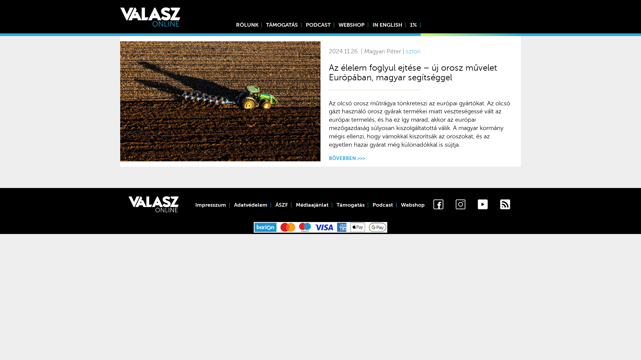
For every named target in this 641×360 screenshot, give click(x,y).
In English (387, 25)
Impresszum (210, 205)
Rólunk (247, 25)
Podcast (318, 25)
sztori (413, 51)
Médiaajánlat (312, 205)
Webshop (352, 25)
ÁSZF (281, 205)
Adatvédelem (250, 205)
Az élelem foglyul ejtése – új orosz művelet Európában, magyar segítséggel (413, 72)
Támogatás (282, 25)
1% (413, 25)
